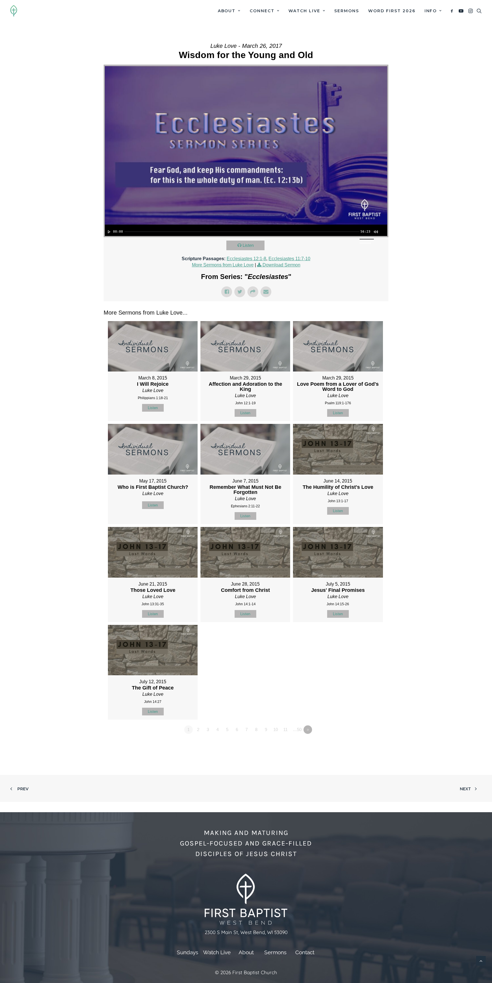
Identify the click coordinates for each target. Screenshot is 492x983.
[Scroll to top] (481, 960)
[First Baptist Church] (13, 11)
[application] (246, 230)
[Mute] (375, 231)
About (227, 10)
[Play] (108, 231)
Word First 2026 (391, 10)
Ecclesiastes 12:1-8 (246, 258)
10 (275, 729)
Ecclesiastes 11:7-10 (289, 258)
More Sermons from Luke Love (223, 264)
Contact (304, 952)
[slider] (242, 231)
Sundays (187, 952)
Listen (248, 245)
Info (431, 10)
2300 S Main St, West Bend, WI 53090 (246, 932)
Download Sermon (281, 264)
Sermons (346, 10)
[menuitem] (229, 11)
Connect (262, 10)
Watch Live (304, 10)
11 (285, 729)
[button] (452, 11)
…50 (297, 729)
